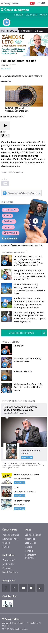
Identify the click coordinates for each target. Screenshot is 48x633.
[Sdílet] (7, 136)
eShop (5, 547)
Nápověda (30, 539)
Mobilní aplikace (10, 572)
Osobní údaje (18, 623)
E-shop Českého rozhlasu (18, 401)
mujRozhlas (7, 202)
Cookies (5, 623)
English (5, 626)
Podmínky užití (33, 623)
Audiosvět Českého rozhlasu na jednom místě (21, 245)
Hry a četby (9, 210)
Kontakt (29, 551)
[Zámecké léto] (24, 44)
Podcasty (7, 568)
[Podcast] (2, 136)
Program (18, 15)
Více (39, 30)
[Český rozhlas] (9, 3)
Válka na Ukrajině (10, 535)
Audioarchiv (31, 15)
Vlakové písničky (23, 371)
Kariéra (28, 547)
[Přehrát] (5, 125)
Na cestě (5, 68)
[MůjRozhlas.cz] (5, 82)
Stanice (6, 543)
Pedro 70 (19, 345)
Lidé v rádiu (31, 543)
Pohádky (8, 221)
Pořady (7, 227)
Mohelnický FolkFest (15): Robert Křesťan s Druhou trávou (28, 387)
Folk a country (10, 30)
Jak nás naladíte (33, 535)
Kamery (43, 15)
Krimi (6, 215)
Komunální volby (10, 539)
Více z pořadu (11, 342)
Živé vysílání (9, 233)
